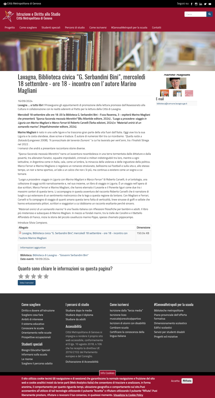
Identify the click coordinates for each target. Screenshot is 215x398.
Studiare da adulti (76, 319)
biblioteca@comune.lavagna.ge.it (172, 103)
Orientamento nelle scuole (36, 332)
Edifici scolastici (163, 327)
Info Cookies (107, 373)
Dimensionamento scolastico (170, 323)
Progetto (10, 27)
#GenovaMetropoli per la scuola (129, 27)
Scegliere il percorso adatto (37, 363)
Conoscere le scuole (33, 328)
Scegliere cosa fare (32, 315)
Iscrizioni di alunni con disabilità (128, 323)
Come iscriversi (98, 27)
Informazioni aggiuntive (33, 247)
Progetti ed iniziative (166, 336)
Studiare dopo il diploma (79, 315)
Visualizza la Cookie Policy (128, 395)
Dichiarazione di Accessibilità (82, 361)
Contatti (156, 27)
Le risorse (27, 359)
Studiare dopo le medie (79, 310)
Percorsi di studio (75, 27)
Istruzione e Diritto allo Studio (38, 16)
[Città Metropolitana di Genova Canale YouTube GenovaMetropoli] (210, 3)
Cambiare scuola (119, 327)
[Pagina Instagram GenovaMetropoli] (196, 3)
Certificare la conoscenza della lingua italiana (127, 334)
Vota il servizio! (27, 282)
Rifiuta (187, 380)
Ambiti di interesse (32, 319)
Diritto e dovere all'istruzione (38, 310)
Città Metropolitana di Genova (24, 3)
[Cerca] (209, 14)
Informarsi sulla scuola (34, 354)
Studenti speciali (51, 27)
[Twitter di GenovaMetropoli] (205, 3)
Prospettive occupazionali (36, 337)
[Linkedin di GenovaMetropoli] (201, 3)
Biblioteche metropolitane (169, 310)
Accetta (175, 381)
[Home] (9, 17)
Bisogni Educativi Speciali (36, 350)
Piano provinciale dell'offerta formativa (170, 316)
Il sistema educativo (33, 324)
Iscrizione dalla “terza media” (126, 310)
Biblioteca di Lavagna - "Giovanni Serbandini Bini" (60, 255)
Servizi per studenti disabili (169, 332)
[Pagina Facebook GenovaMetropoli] (192, 3)
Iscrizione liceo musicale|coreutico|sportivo (125, 316)
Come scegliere (28, 27)
